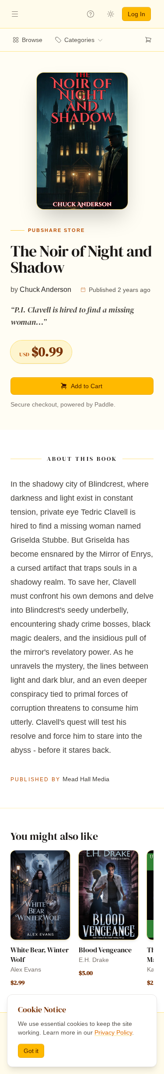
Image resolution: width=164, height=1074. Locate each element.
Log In (136, 14)
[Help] (90, 14)
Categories (79, 39)
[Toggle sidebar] (15, 14)
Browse (32, 39)
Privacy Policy (113, 1032)
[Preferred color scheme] (110, 14)
